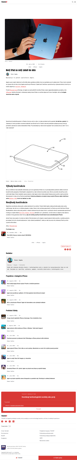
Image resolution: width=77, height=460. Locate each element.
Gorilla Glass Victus (26, 212)
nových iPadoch (20, 86)
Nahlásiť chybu (65, 246)
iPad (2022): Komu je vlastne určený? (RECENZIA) (19, 235)
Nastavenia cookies (44, 440)
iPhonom (8, 92)
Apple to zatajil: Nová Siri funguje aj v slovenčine (19, 358)
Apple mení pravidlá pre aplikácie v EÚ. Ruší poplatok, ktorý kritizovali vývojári (26, 293)
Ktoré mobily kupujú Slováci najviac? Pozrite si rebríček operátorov (23, 283)
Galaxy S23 (13, 198)
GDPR (41, 438)
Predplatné (4, 438)
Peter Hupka (14, 74)
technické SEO (5, 453)
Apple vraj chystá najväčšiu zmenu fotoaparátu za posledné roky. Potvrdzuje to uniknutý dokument (31, 378)
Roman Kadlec (10, 237)
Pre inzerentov (4, 433)
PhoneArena (13, 90)
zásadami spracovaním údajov (17, 405)
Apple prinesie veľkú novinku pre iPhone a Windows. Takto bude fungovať (25, 328)
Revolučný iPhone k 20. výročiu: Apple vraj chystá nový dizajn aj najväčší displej (26, 368)
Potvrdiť (38, 409)
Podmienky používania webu (46, 433)
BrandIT (3, 435)
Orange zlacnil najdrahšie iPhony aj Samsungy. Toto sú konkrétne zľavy (24, 318)
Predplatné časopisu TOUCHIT (47, 431)
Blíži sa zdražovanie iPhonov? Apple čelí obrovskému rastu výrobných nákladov (26, 302)
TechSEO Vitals (17, 453)
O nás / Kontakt (5, 431)
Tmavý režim (4, 426)
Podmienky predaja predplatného (48, 435)
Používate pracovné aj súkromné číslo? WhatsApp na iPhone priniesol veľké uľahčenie (28, 338)
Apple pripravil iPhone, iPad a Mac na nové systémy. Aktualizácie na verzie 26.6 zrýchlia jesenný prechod (32, 348)
